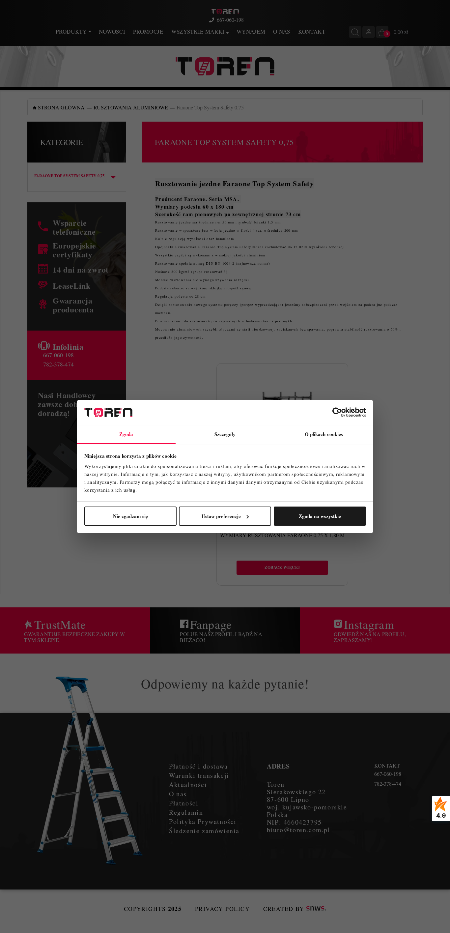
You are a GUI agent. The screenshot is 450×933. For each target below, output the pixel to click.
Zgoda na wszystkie (320, 516)
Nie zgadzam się (130, 516)
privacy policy (222, 909)
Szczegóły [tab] (225, 434)
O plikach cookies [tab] (324, 434)
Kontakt (311, 31)
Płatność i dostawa (198, 766)
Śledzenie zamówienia (204, 830)
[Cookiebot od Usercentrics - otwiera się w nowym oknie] (337, 412)
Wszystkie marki (198, 31)
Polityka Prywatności (203, 821)
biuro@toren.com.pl (298, 829)
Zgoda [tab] (126, 434)
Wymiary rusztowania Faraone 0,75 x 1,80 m (282, 535)
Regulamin (186, 812)
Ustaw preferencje (221, 516)
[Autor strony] (316, 909)
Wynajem (251, 31)
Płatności (183, 803)
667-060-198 (230, 19)
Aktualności (188, 784)
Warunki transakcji (199, 775)
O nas (281, 31)
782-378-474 (58, 364)
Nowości (112, 31)
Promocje (148, 31)
